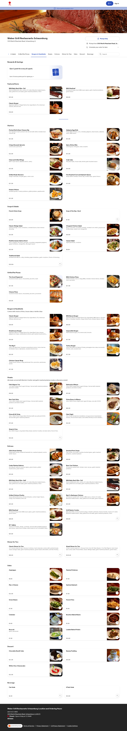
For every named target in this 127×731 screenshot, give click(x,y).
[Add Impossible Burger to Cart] (117, 338)
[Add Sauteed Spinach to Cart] (117, 592)
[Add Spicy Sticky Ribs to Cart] (117, 153)
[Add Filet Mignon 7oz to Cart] (59, 392)
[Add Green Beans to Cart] (59, 607)
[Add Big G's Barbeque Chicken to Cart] (117, 503)
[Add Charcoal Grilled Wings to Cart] (59, 167)
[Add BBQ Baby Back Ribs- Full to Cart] (59, 96)
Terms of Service (28, 726)
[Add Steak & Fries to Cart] (59, 437)
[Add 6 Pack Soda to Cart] (117, 695)
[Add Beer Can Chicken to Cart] (117, 473)
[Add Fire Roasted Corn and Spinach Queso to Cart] (117, 182)
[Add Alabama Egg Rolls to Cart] (117, 138)
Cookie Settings (72, 726)
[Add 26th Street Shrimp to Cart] (59, 458)
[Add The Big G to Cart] (59, 353)
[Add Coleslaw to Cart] (59, 622)
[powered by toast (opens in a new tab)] (15, 726)
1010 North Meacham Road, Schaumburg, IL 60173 (23, 714)
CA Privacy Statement (58, 726)
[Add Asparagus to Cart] (59, 578)
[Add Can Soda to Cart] (59, 695)
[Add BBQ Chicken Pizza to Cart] (117, 285)
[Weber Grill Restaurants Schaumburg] (9, 3)
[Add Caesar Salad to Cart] (117, 248)
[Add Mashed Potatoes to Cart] (117, 578)
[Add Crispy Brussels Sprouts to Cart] (59, 153)
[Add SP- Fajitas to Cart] (59, 533)
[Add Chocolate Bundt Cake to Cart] (59, 659)
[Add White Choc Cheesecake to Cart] (59, 673)
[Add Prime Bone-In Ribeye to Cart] (117, 407)
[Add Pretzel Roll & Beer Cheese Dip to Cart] (59, 138)
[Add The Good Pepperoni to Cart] (59, 285)
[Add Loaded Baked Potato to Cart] (117, 637)
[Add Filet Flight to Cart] (117, 422)
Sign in (117, 3)
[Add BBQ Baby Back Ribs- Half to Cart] (59, 488)
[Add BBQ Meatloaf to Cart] (117, 96)
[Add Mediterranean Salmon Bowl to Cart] (59, 248)
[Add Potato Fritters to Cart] (59, 197)
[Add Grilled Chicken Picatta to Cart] (59, 503)
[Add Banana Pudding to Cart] (117, 659)
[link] (11, 54)
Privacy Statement (43, 726)
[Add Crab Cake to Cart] (117, 167)
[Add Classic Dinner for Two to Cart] (59, 554)
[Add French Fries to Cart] (117, 607)
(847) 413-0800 (12, 712)
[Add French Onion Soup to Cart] (59, 219)
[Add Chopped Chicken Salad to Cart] (117, 233)
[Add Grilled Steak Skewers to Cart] (59, 182)
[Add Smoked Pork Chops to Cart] (117, 458)
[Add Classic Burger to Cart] (59, 111)
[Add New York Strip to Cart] (59, 407)
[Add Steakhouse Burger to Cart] (59, 338)
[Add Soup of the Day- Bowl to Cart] (117, 219)
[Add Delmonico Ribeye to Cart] (117, 392)
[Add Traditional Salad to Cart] (59, 263)
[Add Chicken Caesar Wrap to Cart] (59, 368)
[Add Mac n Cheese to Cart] (59, 592)
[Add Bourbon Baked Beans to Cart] (117, 622)
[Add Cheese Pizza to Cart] (59, 299)
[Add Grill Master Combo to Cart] (117, 518)
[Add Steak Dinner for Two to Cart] (117, 554)
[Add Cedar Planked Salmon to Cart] (59, 473)
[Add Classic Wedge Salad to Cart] (59, 233)
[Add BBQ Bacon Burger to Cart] (117, 323)
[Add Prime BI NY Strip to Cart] (59, 422)
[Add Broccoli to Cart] (59, 637)
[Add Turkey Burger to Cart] (117, 353)
